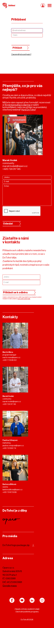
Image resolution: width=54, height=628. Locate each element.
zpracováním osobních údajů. (24, 298)
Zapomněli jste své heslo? (21, 54)
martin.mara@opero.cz (11, 357)
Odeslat (8, 223)
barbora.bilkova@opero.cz (12, 490)
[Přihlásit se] (43, 5)
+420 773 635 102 (9, 360)
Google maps (10, 585)
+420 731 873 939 (10, 492)
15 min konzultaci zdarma (17, 105)
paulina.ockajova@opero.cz (13, 446)
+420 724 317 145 (11, 169)
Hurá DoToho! (28, 109)
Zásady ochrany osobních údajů (27, 609)
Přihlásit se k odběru (15, 292)
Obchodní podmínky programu (27, 612)
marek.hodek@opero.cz (15, 166)
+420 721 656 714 (9, 448)
